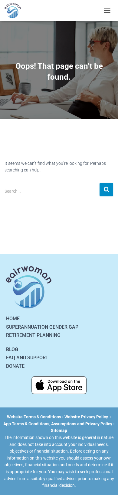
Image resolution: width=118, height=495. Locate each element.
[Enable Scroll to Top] (106, 482)
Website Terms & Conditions (34, 416)
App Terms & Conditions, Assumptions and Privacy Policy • (59, 423)
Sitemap (59, 430)
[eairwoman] (15, 10)
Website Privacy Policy (86, 416)
